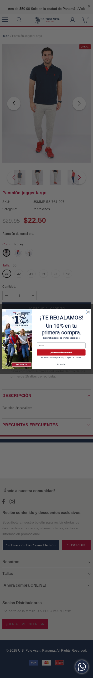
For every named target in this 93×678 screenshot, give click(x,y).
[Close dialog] (88, 312)
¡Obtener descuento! (61, 352)
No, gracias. (61, 364)
